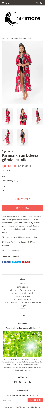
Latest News (22, 323)
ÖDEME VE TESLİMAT (22, 296)
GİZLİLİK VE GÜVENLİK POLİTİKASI (22, 290)
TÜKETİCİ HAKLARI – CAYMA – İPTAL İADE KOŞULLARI (22, 303)
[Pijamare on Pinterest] (20, 383)
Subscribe (35, 400)
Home (4, 38)
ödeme (22, 309)
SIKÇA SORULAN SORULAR (23, 299)
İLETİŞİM (23, 306)
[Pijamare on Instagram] (25, 383)
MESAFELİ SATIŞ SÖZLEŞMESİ (22, 293)
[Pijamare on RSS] (30, 383)
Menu (6, 3)
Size (3, 176)
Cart (41, 3)
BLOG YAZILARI (22, 287)
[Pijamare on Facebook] (15, 383)
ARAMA (22, 284)
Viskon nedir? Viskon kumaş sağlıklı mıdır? (23, 328)
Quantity (5, 186)
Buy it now (22, 208)
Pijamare (22, 407)
